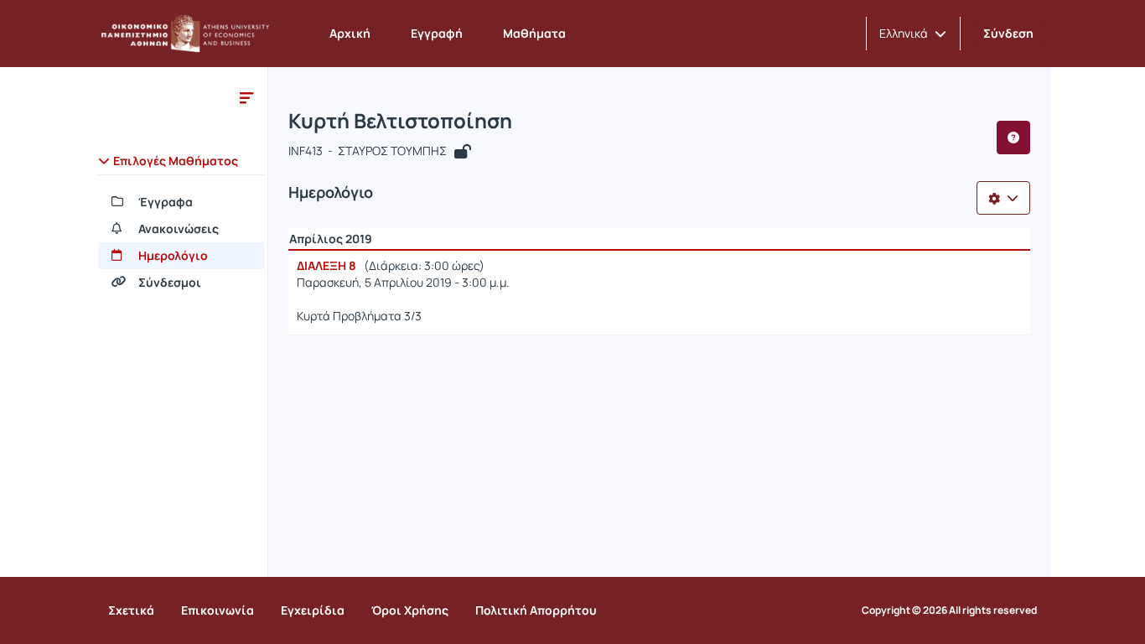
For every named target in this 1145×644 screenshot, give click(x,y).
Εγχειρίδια (313, 610)
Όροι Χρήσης (409, 610)
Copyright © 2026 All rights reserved (949, 610)
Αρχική (349, 33)
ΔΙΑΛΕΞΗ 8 (326, 265)
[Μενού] (246, 97)
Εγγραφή (437, 33)
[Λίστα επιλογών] (1003, 198)
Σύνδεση (1008, 33)
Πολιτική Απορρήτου (536, 610)
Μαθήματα (534, 33)
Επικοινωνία (217, 610)
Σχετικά (131, 610)
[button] (912, 33)
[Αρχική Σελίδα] (185, 33)
